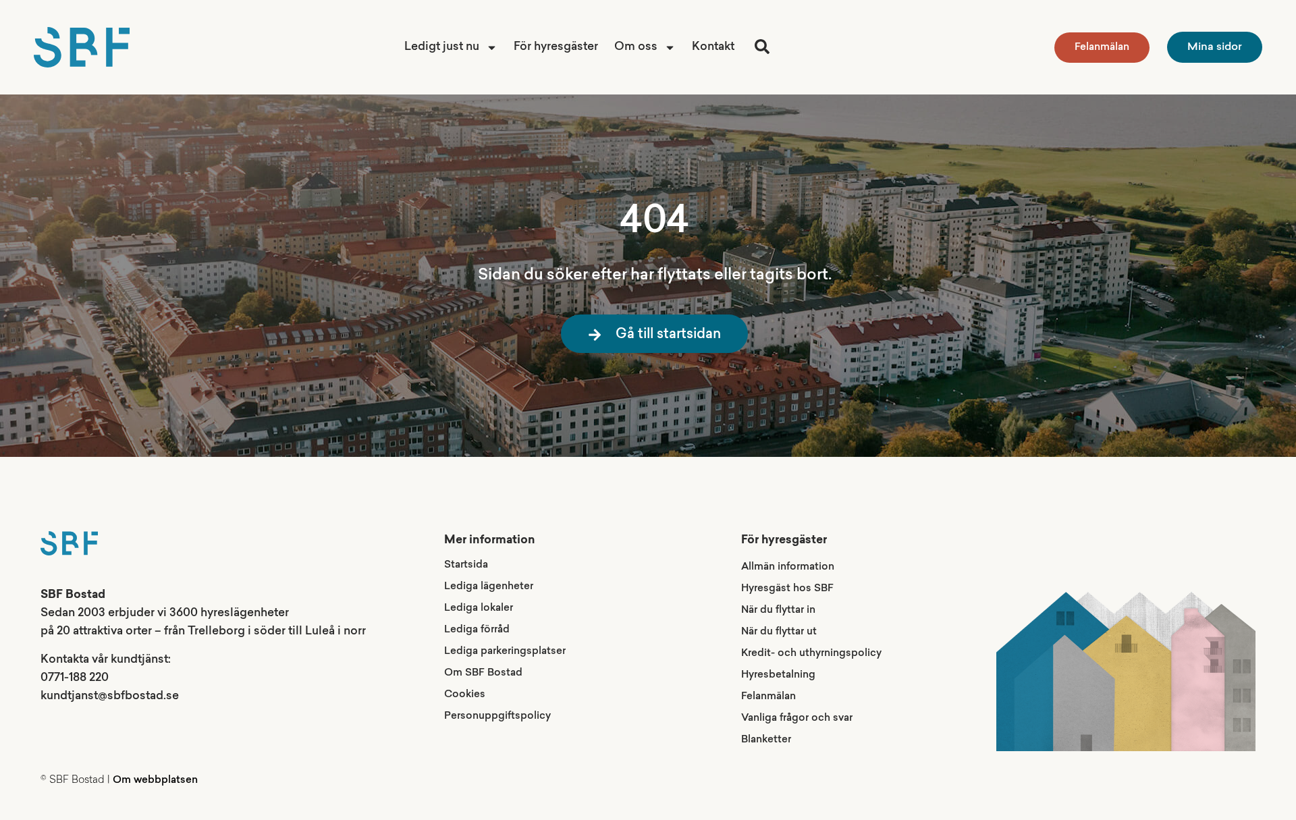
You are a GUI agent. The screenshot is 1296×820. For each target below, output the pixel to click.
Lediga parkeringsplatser (505, 652)
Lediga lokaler (478, 608)
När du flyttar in (778, 610)
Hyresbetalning (778, 675)
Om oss (635, 47)
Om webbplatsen (155, 780)
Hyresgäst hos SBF (787, 589)
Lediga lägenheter (488, 587)
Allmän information (787, 567)
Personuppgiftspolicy (497, 716)
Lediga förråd (477, 630)
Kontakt (713, 47)
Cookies (464, 695)
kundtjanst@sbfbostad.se (109, 696)
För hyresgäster (556, 47)
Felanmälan (768, 697)
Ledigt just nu (441, 47)
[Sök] (762, 46)
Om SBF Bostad (483, 673)
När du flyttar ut (779, 632)
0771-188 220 (74, 678)
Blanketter (766, 740)
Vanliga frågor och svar (797, 718)
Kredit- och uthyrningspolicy (811, 654)
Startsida (466, 565)
